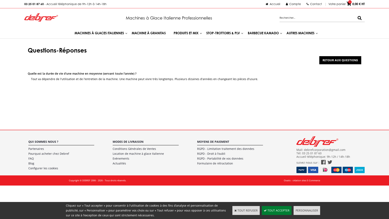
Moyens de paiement (213, 142)
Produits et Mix (186, 33)
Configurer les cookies (43, 168)
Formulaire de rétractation (215, 163)
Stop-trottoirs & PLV (223, 33)
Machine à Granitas (149, 33)
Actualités (119, 163)
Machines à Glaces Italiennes (99, 33)
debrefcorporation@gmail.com (324, 150)
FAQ (31, 158)
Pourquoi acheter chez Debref (48, 154)
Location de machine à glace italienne (138, 154)
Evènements (121, 158)
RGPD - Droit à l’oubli (211, 154)
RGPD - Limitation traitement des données (225, 149)
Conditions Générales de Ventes (134, 149)
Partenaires (36, 149)
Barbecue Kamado (263, 33)
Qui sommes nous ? (43, 142)
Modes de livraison (128, 142)
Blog (31, 163)
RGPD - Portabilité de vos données (220, 158)
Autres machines (300, 33)
